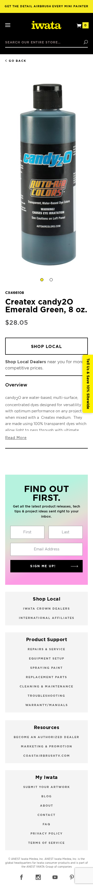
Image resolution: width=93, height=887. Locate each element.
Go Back (17, 60)
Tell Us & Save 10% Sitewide (88, 383)
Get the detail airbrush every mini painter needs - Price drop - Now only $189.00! (46, 9)
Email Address (46, 549)
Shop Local (46, 347)
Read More (16, 438)
